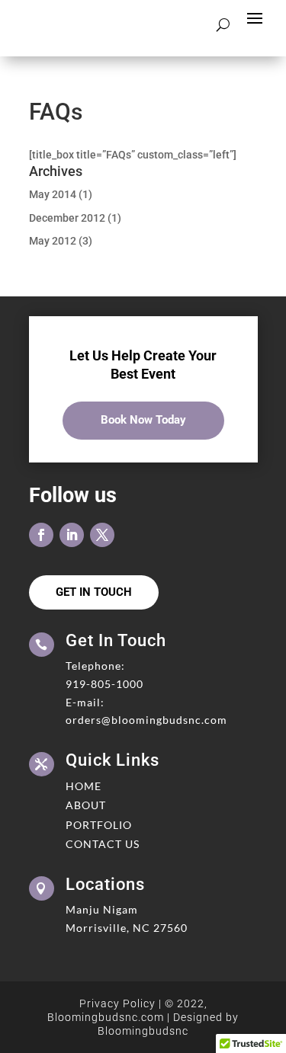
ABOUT (86, 805)
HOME (83, 785)
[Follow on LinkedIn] (71, 535)
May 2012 (52, 241)
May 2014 (52, 194)
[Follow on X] (102, 535)
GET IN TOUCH (94, 592)
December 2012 (67, 218)
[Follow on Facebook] (41, 535)
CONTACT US (103, 843)
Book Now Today (143, 420)
